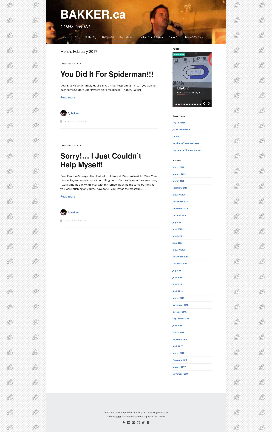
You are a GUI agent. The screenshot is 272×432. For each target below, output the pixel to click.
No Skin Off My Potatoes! (186, 143)
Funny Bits (174, 37)
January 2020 (179, 249)
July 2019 (177, 270)
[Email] (134, 422)
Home (66, 37)
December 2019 (180, 256)
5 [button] (187, 104)
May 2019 (177, 284)
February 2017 (180, 360)
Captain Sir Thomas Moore (187, 150)
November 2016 (180, 373)
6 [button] (190, 104)
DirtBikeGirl (108, 37)
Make (118, 416)
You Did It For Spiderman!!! (106, 74)
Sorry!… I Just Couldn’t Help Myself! (100, 159)
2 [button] (179, 104)
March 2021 (178, 180)
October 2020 (179, 215)
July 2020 (177, 222)
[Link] (148, 422)
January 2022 (179, 174)
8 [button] (195, 104)
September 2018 (181, 318)
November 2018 (180, 305)
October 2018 (179, 311)
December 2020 (180, 201)
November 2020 (180, 208)
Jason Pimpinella (181, 129)
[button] (204, 103)
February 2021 (180, 187)
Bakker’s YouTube (194, 37)
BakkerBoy (90, 37)
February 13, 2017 (70, 63)
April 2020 (177, 243)
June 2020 (177, 229)
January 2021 (179, 194)
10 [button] (200, 104)
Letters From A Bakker (151, 37)
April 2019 (177, 291)
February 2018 (180, 339)
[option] (192, 79)
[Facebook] (129, 422)
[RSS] (124, 422)
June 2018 (177, 325)
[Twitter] (143, 422)
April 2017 (177, 346)
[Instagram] (138, 422)
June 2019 (177, 277)
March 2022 (178, 167)
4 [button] (184, 104)
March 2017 (178, 353)
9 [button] (198, 104)
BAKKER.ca (93, 14)
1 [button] (176, 104)
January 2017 (179, 366)
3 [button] (182, 104)
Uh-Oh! (183, 88)
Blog (77, 37)
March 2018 (178, 332)
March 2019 (178, 298)
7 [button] (192, 104)
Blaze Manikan (126, 37)
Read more (67, 97)
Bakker (75, 113)
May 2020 (177, 236)
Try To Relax (179, 122)
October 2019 (179, 263)
